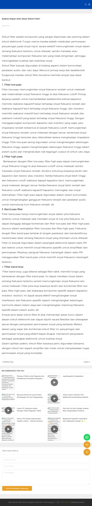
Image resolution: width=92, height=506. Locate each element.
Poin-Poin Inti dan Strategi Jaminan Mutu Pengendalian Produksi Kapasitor (76, 409)
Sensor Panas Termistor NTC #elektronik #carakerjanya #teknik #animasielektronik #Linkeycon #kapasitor (75, 396)
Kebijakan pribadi (77, 502)
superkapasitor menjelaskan (73, 376)
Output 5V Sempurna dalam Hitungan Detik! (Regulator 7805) (29, 409)
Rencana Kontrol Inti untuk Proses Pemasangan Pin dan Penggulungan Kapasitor (30, 396)
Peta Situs (64, 502)
